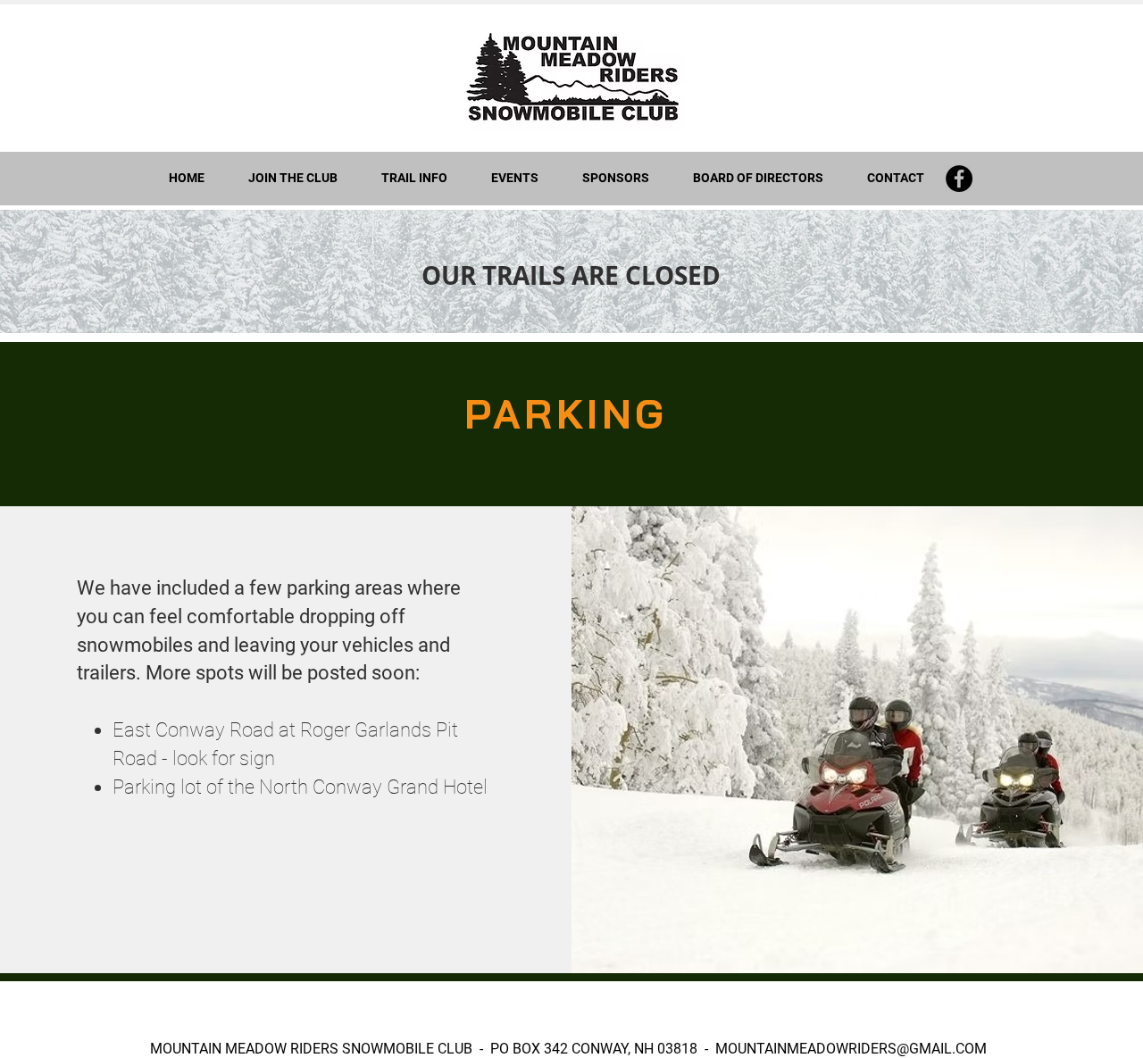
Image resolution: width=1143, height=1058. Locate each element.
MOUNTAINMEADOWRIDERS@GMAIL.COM (851, 1048)
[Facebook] (959, 178)
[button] (414, 178)
